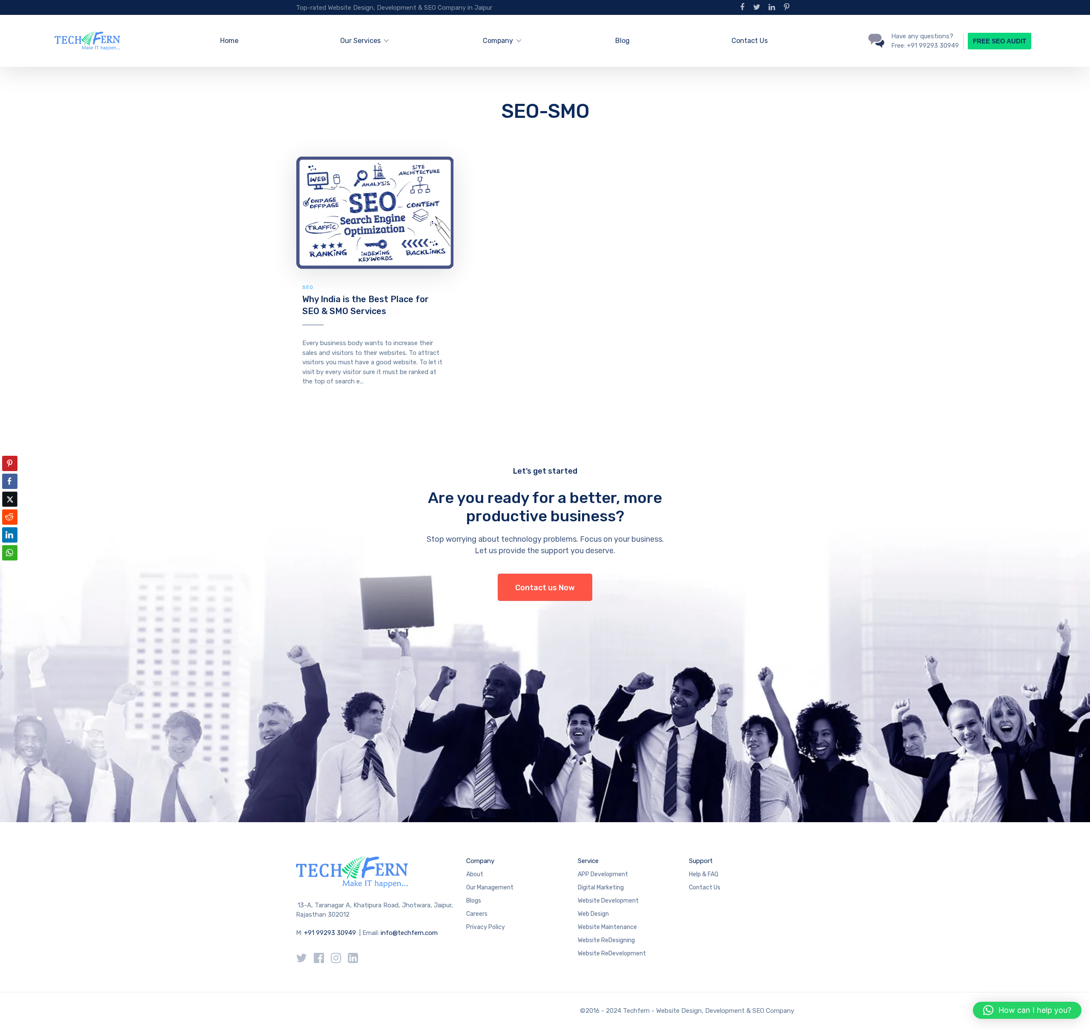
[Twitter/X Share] (9, 499)
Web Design (593, 914)
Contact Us (749, 41)
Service (588, 861)
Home (229, 41)
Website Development (608, 900)
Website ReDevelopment (612, 953)
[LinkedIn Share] (9, 535)
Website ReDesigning (606, 940)
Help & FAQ (703, 874)
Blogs (473, 900)
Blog (622, 41)
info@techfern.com (409, 933)
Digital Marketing (601, 887)
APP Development (603, 874)
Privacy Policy (485, 927)
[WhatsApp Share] (9, 552)
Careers (477, 914)
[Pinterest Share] (9, 463)
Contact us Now (545, 587)
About (474, 874)
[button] (10, 569)
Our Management (489, 887)
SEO (307, 287)
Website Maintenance (607, 927)
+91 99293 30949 (331, 933)
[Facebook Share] (9, 481)
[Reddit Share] (9, 517)
